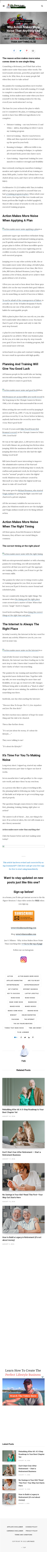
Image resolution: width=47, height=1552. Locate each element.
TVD (14, 36)
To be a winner (23, 1032)
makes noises (30, 1006)
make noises (30, 998)
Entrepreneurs (13, 985)
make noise (15, 998)
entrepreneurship (31, 985)
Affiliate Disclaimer (15, 1527)
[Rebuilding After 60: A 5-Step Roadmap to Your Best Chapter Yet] (23, 1091)
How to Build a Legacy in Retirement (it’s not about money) (29, 1497)
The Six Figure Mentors (23, 1023)
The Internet (29, 1019)
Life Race (30, 1541)
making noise (33, 1010)
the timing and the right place (27, 599)
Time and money (35, 1028)
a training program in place (17, 194)
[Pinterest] (26, 50)
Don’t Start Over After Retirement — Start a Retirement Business (28, 1468)
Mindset (13, 1015)
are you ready (34, 980)
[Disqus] (23, 1273)
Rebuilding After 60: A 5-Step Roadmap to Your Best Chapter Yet (31, 1454)
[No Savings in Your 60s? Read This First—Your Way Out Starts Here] (23, 1177)
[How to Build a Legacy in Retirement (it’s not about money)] (23, 1219)
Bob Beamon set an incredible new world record (22, 397)
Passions (15, 1019)
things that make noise (14, 1028)
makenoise (32, 1002)
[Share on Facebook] (14, 50)
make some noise (16, 1002)
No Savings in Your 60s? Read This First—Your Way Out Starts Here (31, 1483)
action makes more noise (28, 976)
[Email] (33, 50)
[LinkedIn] (29, 1037)
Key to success (13, 993)
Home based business (24, 21)
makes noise (15, 1006)
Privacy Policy (32, 1531)
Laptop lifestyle (32, 993)
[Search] (42, 6)
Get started (13, 989)
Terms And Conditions (23, 1535)
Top (24, 1547)
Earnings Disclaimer (15, 1531)
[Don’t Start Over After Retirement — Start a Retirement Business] (23, 1134)
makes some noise (15, 1010)
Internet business (30, 989)
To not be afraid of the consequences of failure (21, 300)
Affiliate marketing (15, 980)
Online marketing (29, 1015)
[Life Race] (16, 6)
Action (10, 976)
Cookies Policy (31, 1527)
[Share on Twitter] (20, 50)
